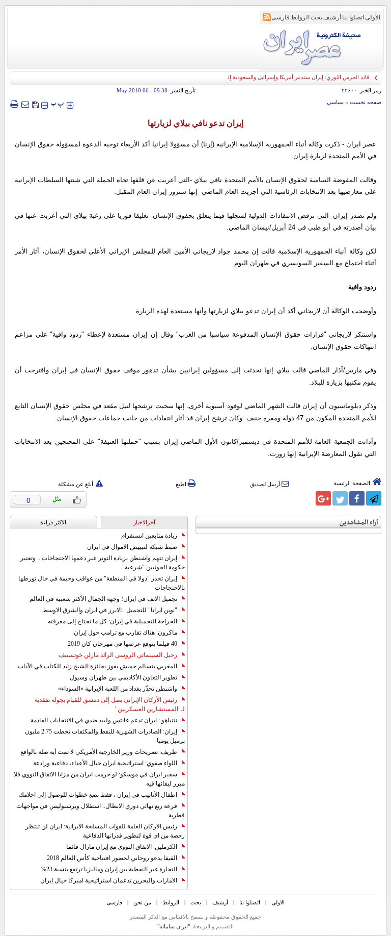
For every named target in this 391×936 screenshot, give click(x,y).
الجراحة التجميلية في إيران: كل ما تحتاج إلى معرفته (112, 621)
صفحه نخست (365, 102)
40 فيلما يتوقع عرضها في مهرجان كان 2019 (122, 643)
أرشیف (332, 17)
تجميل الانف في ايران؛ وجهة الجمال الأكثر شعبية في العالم (103, 598)
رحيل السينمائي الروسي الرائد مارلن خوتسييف (118, 655)
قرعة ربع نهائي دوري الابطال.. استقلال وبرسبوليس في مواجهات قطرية (100, 810)
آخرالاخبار (144, 522)
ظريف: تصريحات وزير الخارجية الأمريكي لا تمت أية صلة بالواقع (98, 751)
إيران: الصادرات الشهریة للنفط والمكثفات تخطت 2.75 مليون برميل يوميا (105, 736)
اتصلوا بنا (353, 17)
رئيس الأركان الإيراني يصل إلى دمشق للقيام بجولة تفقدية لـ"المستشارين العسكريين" (110, 704)
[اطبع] (14, 104)
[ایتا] (306, 498)
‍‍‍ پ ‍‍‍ (57, 104)
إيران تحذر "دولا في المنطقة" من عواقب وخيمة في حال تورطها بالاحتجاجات (101, 583)
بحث (316, 17)
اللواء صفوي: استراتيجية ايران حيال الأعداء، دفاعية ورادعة (105, 763)
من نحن (142, 902)
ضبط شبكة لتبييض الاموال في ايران (132, 546)
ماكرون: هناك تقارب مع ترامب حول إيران (125, 632)
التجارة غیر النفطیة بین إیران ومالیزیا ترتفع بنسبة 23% (109, 869)
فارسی (280, 17)
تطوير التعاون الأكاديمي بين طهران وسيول (123, 677)
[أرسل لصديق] (25, 104)
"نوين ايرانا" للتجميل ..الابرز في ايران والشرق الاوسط (109, 610)
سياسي (335, 102)
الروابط (300, 17)
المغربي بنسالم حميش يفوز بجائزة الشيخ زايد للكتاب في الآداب (97, 666)
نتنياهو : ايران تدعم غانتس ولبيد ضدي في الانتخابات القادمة (104, 720)
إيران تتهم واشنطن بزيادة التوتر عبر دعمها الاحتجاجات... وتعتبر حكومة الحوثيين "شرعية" (102, 562)
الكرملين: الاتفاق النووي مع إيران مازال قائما (121, 846)
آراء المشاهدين (359, 522)
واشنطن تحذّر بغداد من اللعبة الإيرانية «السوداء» (117, 688)
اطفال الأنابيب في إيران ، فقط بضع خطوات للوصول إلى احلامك (98, 794)
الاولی (372, 17)
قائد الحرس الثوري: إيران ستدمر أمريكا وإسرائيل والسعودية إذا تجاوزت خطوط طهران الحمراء (261, 77)
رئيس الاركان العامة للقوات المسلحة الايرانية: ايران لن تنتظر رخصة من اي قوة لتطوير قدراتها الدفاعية (105, 831)
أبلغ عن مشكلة (75, 484)
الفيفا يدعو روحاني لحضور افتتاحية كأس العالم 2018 (112, 858)
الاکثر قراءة (53, 522)
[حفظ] (35, 103)
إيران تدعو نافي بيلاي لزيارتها (195, 123)
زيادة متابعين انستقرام (149, 535)
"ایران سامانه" (173, 926)
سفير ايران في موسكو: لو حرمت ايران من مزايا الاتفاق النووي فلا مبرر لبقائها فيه (99, 779)
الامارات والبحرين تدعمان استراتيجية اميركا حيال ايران (108, 880)
